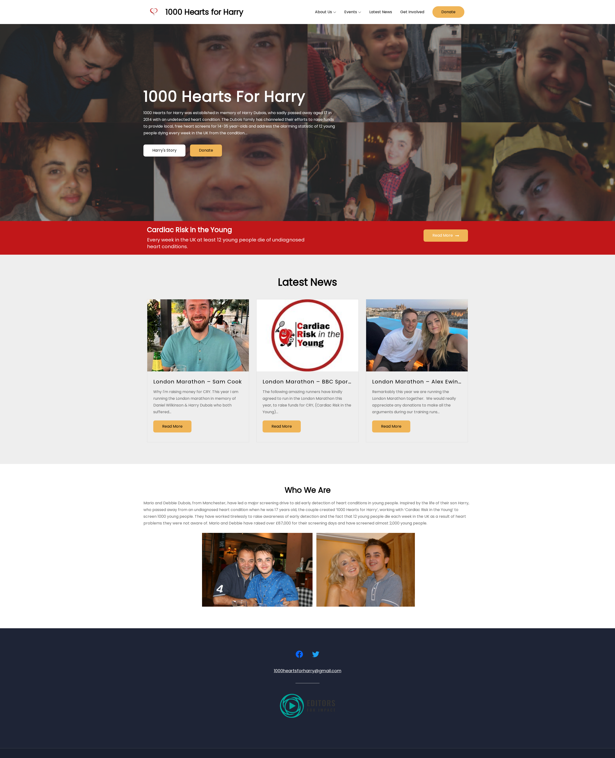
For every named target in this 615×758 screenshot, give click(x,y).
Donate (448, 12)
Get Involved (412, 12)
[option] (307, 122)
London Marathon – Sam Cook (197, 381)
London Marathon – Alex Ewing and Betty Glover (442, 381)
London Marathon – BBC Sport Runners (319, 381)
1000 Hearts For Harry (224, 96)
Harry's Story (164, 150)
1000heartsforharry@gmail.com (307, 671)
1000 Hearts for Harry (204, 11)
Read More (442, 235)
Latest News (380, 12)
